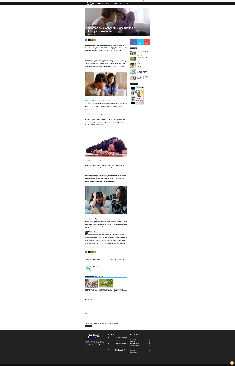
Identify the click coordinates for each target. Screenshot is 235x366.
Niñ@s (89, 6)
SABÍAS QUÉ (108, 3)
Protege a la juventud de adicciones (119, 243)
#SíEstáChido (100, 3)
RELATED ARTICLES (89, 276)
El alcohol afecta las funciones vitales (105, 238)
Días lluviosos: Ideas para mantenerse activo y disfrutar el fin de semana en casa (120, 290)
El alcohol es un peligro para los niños (118, 238)
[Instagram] (143, 1)
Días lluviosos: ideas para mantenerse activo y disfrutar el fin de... (143, 65)
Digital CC (89, 34)
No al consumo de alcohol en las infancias (106, 241)
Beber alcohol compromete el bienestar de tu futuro (102, 233)
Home (86, 6)
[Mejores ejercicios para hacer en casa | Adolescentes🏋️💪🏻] (111, 339)
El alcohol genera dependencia (90, 240)
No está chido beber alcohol (119, 241)
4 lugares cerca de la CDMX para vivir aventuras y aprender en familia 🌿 (105, 290)
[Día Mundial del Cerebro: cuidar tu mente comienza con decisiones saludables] (133, 71)
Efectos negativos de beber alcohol (121, 237)
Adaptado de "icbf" (92, 231)
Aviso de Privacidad (106, 364)
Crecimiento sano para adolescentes (91, 237)
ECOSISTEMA (133, 48)
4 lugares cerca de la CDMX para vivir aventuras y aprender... (142, 59)
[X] (147, 1)
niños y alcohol (96, 241)
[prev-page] (85, 294)
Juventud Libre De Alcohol (122, 240)
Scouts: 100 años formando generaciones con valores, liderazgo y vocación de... (143, 52)
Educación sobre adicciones (109, 237)
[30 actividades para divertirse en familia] (111, 345)
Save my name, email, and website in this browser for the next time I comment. (102, 323)
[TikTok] (145, 1)
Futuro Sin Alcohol (114, 240)
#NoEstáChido (90, 233)
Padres (91, 25)
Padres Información (96, 25)
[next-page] (87, 294)
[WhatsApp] (94, 40)
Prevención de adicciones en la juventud (106, 243)
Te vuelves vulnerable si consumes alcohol (108, 244)
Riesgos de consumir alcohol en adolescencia (92, 244)
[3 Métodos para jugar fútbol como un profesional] (111, 351)
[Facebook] (141, 1)
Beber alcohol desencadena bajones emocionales (93, 234)
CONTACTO (128, 3)
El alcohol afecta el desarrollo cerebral (91, 238)
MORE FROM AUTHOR (99, 276)
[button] (148, 3)
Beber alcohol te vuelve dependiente (118, 234)
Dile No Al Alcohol (101, 237)
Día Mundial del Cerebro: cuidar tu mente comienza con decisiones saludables (143, 71)
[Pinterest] (91, 40)
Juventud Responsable (88, 241)
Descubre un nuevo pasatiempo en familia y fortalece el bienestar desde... (143, 77)
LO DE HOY (122, 3)
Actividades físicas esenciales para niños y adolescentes (93, 260)
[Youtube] (149, 1)
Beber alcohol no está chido (106, 234)
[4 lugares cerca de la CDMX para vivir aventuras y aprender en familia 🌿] (106, 283)
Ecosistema (115, 3)
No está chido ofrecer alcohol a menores (91, 243)
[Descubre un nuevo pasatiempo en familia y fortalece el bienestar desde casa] (133, 78)
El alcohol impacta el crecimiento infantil (102, 240)
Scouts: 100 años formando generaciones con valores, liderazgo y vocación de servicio (91, 290)
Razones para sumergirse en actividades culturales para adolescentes (119, 260)
